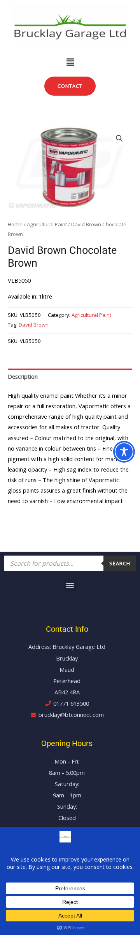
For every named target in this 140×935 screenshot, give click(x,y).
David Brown (34, 324)
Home (15, 224)
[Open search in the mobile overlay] (70, 563)
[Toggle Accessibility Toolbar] (124, 452)
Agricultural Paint (47, 224)
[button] (70, 61)
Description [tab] (23, 376)
